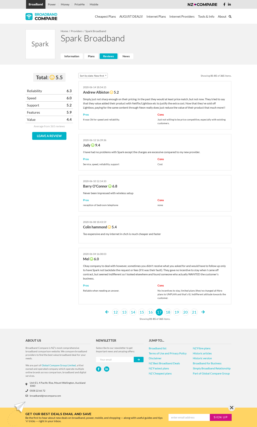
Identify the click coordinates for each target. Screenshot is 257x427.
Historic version (202, 358)
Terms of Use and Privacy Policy (168, 353)
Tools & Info (206, 16)
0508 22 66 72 (37, 390)
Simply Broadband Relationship (212, 368)
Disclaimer (155, 358)
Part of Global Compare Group (211, 373)
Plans (91, 56)
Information (71, 56)
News (126, 56)
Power (52, 4)
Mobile (94, 4)
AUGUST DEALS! (131, 16)
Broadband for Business (207, 363)
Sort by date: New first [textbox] (92, 75)
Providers (77, 31)
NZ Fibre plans (201, 348)
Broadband (36, 4)
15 (142, 312)
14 (133, 312)
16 (150, 312)
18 (168, 312)
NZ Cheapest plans (160, 373)
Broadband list (157, 348)
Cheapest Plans (105, 16)
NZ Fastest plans (159, 368)
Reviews (108, 56)
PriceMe (79, 4)
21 (194, 312)
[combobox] (93, 75)
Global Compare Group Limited (59, 365)
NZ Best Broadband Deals (164, 363)
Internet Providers (182, 16)
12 (115, 312)
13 (124, 312)
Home (64, 31)
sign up (221, 417)
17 (159, 312)
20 (185, 312)
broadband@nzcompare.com (45, 395)
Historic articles (202, 353)
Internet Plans (156, 16)
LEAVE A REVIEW (49, 136)
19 (176, 312)
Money (65, 4)
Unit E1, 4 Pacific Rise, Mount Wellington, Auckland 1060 (57, 384)
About (222, 16)
